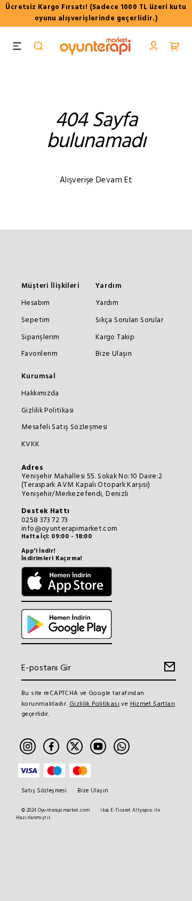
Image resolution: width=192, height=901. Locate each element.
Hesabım (35, 303)
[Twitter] (75, 746)
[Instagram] (28, 746)
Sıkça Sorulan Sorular (129, 320)
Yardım (108, 286)
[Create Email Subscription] (168, 669)
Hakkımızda (40, 393)
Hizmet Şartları (152, 704)
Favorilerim (39, 354)
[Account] (153, 47)
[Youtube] (98, 746)
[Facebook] (51, 746)
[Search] (38, 47)
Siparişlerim (40, 337)
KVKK (30, 444)
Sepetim (35, 320)
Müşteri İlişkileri (50, 286)
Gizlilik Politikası (47, 410)
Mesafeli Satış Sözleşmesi (64, 427)
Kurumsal (38, 376)
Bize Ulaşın (113, 354)
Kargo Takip (114, 337)
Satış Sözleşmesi (44, 791)
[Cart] (175, 47)
